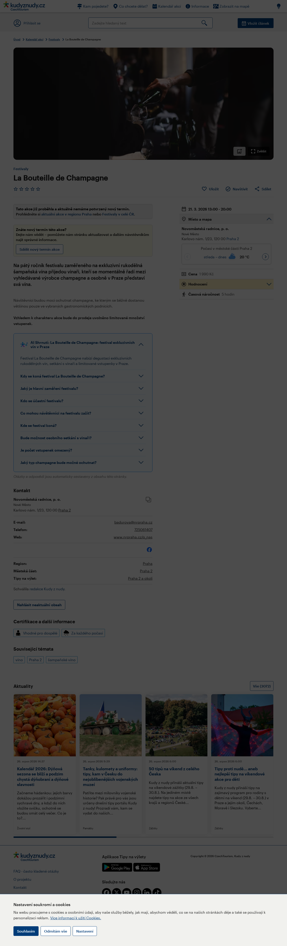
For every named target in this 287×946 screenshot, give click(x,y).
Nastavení (84, 931)
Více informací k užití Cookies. (75, 918)
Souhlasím (26, 931)
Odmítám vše (55, 931)
